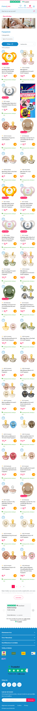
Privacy (26, 705)
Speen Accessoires (8, 39)
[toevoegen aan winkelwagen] (15, 76)
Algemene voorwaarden (8, 705)
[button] (33, 24)
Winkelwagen (29, 6)
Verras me (31, 700)
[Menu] (34, 6)
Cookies (19, 705)
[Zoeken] (34, 11)
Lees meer (18, 597)
